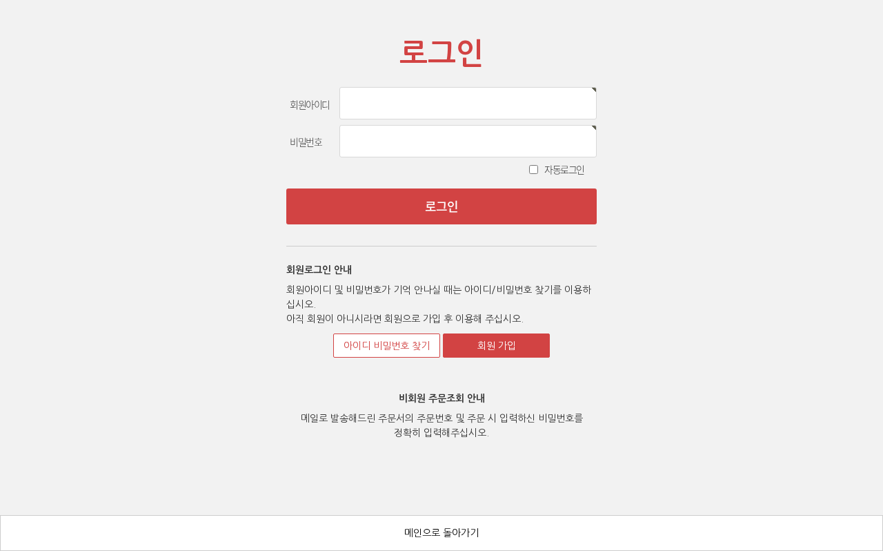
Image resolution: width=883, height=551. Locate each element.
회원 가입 (496, 346)
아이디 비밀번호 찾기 (387, 346)
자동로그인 (564, 169)
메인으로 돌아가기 (441, 533)
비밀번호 (305, 141)
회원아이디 (310, 104)
